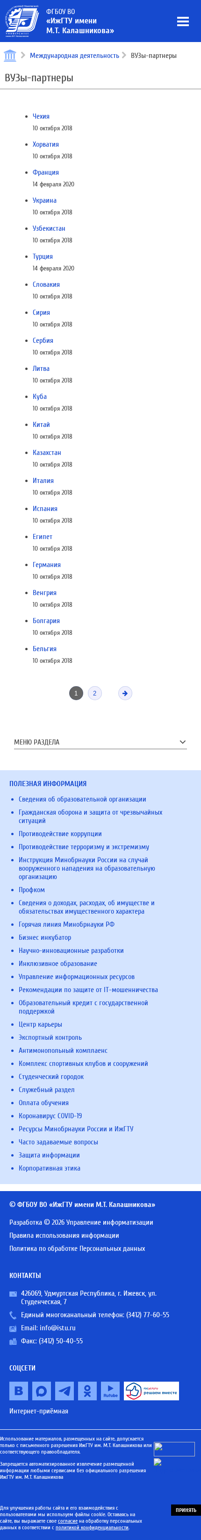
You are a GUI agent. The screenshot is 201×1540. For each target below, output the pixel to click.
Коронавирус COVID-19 (50, 1116)
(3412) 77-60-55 (147, 1315)
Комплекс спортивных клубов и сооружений (83, 1063)
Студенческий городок (51, 1076)
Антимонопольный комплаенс (63, 1050)
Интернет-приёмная (38, 1411)
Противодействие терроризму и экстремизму (84, 847)
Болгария (46, 621)
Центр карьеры (40, 1024)
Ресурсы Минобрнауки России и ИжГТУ (76, 1129)
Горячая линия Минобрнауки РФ (67, 924)
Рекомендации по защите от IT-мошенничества (88, 990)
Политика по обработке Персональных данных (77, 1248)
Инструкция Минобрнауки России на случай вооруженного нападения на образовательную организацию (87, 868)
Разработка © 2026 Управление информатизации (81, 1222)
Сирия (41, 312)
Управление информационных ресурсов (77, 976)
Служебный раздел (47, 1090)
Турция (43, 256)
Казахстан (47, 452)
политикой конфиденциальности (92, 1527)
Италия (43, 480)
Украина (45, 200)
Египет (42, 536)
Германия (47, 565)
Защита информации (49, 1155)
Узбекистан (49, 228)
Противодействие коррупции (60, 834)
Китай (41, 424)
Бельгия (45, 649)
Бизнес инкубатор (45, 937)
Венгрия (45, 593)
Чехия (41, 116)
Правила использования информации (64, 1235)
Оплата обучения (44, 1103)
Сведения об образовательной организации (82, 799)
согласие (68, 1521)
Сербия (43, 340)
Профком (32, 890)
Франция (46, 172)
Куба (40, 396)
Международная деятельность (74, 55)
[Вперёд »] (125, 693)
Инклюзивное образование (58, 963)
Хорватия (46, 144)
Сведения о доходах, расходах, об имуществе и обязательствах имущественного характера (87, 907)
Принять (186, 1510)
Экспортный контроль (50, 1037)
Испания (45, 508)
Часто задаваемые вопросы (58, 1142)
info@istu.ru (58, 1328)
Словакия (46, 284)
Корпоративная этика (49, 1168)
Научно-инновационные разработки (71, 950)
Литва (41, 368)
